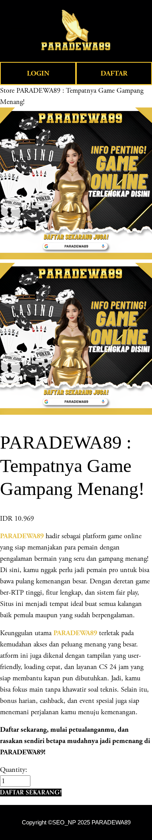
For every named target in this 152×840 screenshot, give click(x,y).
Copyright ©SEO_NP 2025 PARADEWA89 (76, 822)
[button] (31, 792)
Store (7, 90)
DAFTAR (114, 73)
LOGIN (38, 73)
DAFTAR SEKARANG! (31, 792)
